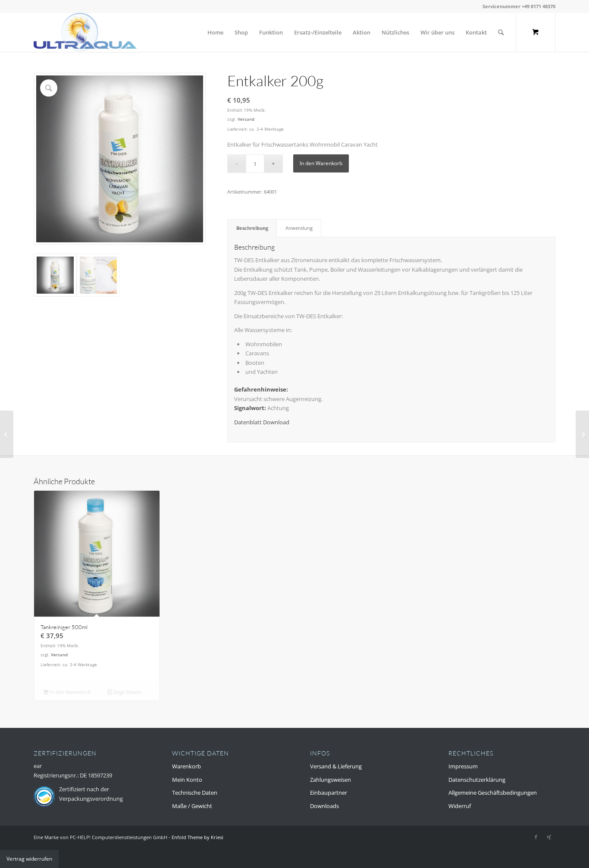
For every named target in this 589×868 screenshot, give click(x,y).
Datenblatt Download (261, 422)
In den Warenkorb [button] (70, 692)
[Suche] (500, 32)
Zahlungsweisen (330, 779)
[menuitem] (215, 32)
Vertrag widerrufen (29, 858)
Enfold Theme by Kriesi (197, 837)
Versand (246, 119)
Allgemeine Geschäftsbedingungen (492, 792)
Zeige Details (126, 692)
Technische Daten (194, 792)
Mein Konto (187, 779)
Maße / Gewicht (192, 806)
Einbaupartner (328, 792)
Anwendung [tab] (299, 228)
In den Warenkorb (321, 163)
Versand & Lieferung (336, 766)
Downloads (324, 806)
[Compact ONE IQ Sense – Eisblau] (6, 434)
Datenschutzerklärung (476, 779)
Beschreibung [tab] (252, 228)
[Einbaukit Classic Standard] (582, 434)
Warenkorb (186, 766)
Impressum (463, 766)
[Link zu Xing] (548, 836)
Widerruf (459, 806)
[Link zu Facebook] (535, 836)
